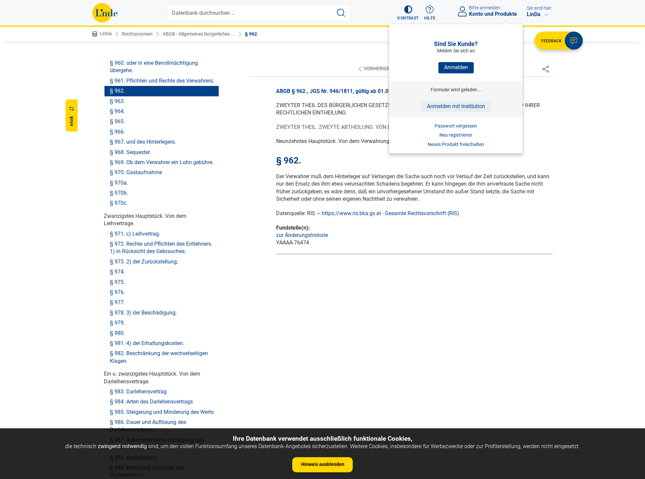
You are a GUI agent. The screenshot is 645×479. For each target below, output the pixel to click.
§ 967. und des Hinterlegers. (143, 142)
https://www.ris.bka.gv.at (351, 213)
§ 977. (117, 302)
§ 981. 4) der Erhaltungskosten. (147, 343)
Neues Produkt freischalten (456, 144)
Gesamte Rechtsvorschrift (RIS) (422, 213)
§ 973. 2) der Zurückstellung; (144, 261)
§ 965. (117, 121)
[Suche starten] (341, 13)
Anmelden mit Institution (456, 106)
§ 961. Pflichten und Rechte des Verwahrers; (162, 81)
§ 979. (117, 323)
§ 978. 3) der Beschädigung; (143, 312)
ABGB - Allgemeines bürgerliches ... (199, 34)
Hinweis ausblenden (322, 464)
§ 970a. (119, 183)
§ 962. (251, 34)
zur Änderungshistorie (302, 235)
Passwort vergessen (456, 126)
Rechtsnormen (137, 34)
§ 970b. (119, 193)
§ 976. (117, 292)
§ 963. (117, 101)
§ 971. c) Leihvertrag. (135, 234)
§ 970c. (119, 203)
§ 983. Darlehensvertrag (138, 391)
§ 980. (117, 333)
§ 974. (117, 272)
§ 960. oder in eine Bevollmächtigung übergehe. (154, 67)
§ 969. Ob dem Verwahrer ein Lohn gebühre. (162, 162)
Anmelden (456, 67)
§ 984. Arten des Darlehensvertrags (151, 401)
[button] (408, 12)
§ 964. (117, 111)
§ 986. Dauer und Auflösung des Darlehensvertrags (148, 426)
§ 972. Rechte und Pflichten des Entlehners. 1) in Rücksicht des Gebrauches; (161, 247)
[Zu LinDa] (105, 12)
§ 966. (117, 132)
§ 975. (117, 282)
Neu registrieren (455, 135)
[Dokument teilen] (546, 69)
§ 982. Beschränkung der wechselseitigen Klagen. (159, 357)
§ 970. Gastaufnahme (136, 172)
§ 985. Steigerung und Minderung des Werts (162, 412)
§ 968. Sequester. (130, 152)
